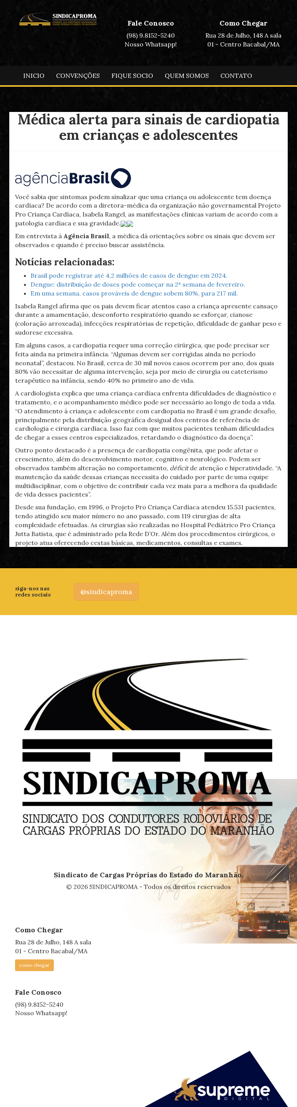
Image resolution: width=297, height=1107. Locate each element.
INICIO (33, 75)
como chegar (34, 965)
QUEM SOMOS (187, 75)
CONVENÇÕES (78, 75)
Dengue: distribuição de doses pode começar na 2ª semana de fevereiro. (138, 284)
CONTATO (236, 75)
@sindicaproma (106, 591)
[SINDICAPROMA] (148, 748)
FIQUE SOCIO (132, 75)
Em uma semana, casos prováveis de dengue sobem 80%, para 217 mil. (134, 293)
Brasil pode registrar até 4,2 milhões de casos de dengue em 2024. (129, 275)
